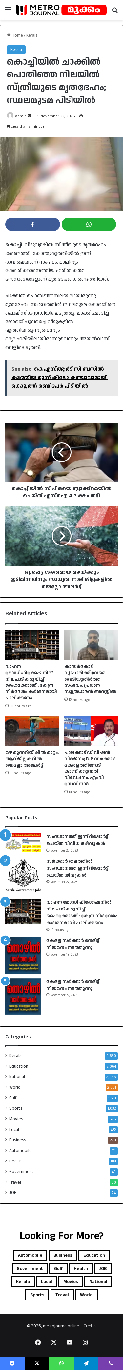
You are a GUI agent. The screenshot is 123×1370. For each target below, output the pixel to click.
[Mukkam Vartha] (61, 10)
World (15, 1087)
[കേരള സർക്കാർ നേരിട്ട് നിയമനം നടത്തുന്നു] (23, 955)
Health (15, 1161)
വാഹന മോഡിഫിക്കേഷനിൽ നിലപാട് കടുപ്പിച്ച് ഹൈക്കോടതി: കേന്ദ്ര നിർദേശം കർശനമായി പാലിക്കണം (31, 682)
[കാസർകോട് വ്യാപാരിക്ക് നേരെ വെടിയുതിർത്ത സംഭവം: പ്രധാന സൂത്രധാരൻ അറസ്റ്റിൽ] (91, 645)
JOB (13, 1192)
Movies (16, 1119)
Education (18, 1066)
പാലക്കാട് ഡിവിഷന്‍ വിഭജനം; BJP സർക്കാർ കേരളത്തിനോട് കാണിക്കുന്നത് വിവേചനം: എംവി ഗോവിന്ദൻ (90, 768)
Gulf (13, 1098)
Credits (90, 1326)
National (17, 1077)
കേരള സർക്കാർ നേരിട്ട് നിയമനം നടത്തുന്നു (72, 944)
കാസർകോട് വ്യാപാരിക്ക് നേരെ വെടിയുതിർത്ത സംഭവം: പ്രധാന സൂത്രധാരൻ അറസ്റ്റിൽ (90, 679)
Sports (15, 1108)
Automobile (20, 1150)
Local (14, 1129)
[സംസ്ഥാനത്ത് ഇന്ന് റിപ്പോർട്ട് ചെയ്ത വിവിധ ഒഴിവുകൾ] (23, 842)
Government (21, 1171)
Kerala (32, 35)
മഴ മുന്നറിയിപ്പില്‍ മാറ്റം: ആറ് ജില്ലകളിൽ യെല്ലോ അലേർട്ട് (32, 759)
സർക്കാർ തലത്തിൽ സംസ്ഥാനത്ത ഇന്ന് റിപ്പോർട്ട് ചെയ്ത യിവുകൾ (77, 868)
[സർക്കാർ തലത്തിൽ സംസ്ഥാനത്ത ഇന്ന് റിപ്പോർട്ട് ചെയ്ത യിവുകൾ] (23, 876)
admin (21, 116)
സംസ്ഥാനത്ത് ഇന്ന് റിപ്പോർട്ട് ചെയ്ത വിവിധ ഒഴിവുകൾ (77, 840)
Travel (15, 1182)
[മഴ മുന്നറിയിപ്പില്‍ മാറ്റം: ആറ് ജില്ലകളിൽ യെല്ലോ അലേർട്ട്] (32, 731)
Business (17, 1140)
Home (17, 35)
